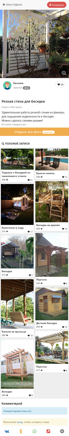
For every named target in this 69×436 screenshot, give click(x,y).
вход (19, 422)
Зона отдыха (13, 4)
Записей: (21, 87)
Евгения (18, 83)
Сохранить (57, 5)
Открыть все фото (34, 131)
